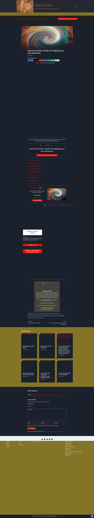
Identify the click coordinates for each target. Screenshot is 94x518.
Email (43, 422)
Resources (40, 14)
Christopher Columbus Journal (34, 168)
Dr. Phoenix (31, 55)
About (20, 441)
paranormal (54, 315)
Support (46, 14)
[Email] (68, 14)
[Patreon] (76, 14)
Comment (30, 409)
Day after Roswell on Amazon (34, 180)
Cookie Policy (68, 450)
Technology (30, 317)
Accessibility (67, 455)
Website (56, 422)
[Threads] (70, 14)
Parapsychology (61, 315)
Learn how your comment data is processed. (53, 431)
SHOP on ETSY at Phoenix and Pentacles (68, 18)
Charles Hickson (45, 315)
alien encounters (38, 313)
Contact (7, 441)
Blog (19, 443)
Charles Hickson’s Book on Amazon (35, 165)
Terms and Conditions (69, 446)
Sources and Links (31, 48)
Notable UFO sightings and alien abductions (47, 155)
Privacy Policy (68, 443)
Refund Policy (68, 448)
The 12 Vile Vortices (32, 174)
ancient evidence (31, 315)
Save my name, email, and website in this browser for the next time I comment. (43, 425)
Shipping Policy (68, 445)
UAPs (35, 317)
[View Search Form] (76, 6)
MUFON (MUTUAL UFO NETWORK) (34, 237)
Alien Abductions (31, 313)
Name (29, 422)
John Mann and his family (33, 177)
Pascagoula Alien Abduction (33, 160)
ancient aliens (57, 313)
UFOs (41, 317)
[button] (92, 516)
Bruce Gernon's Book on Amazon (34, 171)
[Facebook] (74, 14)
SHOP (27, 14)
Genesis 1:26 (36, 188)
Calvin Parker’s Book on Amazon (34, 163)
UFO (38, 317)
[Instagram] (72, 14)
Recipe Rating (30, 403)
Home (18, 14)
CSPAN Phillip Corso (32, 183)
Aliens (52, 313)
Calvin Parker (38, 315)
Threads (8, 445)
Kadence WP (59, 516)
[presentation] (29, 338)
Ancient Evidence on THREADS (34, 322)
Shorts (35, 14)
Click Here (45, 18)
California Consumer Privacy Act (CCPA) (73, 451)
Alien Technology (46, 313)
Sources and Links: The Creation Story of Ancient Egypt (57, 323)
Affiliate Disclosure (69, 453)
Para (50, 315)
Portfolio (21, 445)
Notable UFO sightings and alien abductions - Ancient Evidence (44, 394)
